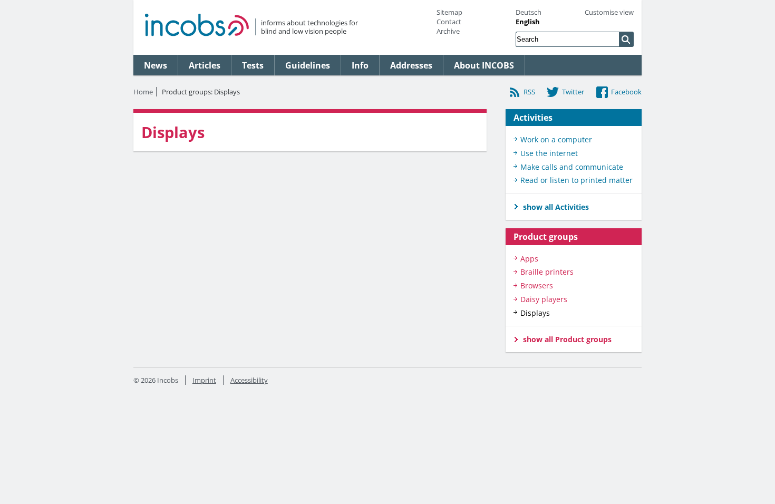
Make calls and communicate (571, 167)
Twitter (573, 91)
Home (143, 91)
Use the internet (549, 153)
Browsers (536, 285)
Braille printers (547, 272)
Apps (529, 259)
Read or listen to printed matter (576, 180)
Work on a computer (556, 139)
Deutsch (528, 12)
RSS (529, 91)
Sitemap (449, 12)
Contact (449, 21)
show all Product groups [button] (567, 339)
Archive (448, 31)
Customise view (609, 12)
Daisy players (543, 299)
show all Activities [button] (556, 207)
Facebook (626, 91)
